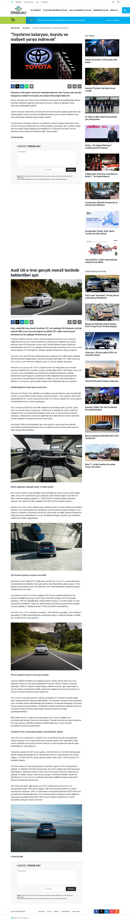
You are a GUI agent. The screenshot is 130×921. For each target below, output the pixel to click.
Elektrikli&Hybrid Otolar (55, 10)
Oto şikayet (35, 10)
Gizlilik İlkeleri (65, 911)
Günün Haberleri (28, 2)
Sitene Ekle (44, 2)
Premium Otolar (100, 10)
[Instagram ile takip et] (111, 911)
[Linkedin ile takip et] (106, 911)
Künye (49, 911)
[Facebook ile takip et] (96, 911)
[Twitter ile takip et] (101, 911)
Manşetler (18, 2)
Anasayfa (16, 28)
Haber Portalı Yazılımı (21, 918)
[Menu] (125, 10)
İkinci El (114, 10)
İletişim (56, 911)
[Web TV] (113, 2)
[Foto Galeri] (118, 2)
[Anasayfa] (12, 2)
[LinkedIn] (22, 86)
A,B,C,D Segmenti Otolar (80, 10)
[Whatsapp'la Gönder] (26, 86)
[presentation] (18, 20)
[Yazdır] (31, 86)
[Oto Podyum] (18, 10)
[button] (70, 86)
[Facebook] (13, 86)
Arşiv (37, 2)
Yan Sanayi (26, 28)
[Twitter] (17, 86)
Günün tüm (112, 20)
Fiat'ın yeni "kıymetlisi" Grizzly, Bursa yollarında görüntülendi (58, 20)
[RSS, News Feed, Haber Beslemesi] (116, 911)
